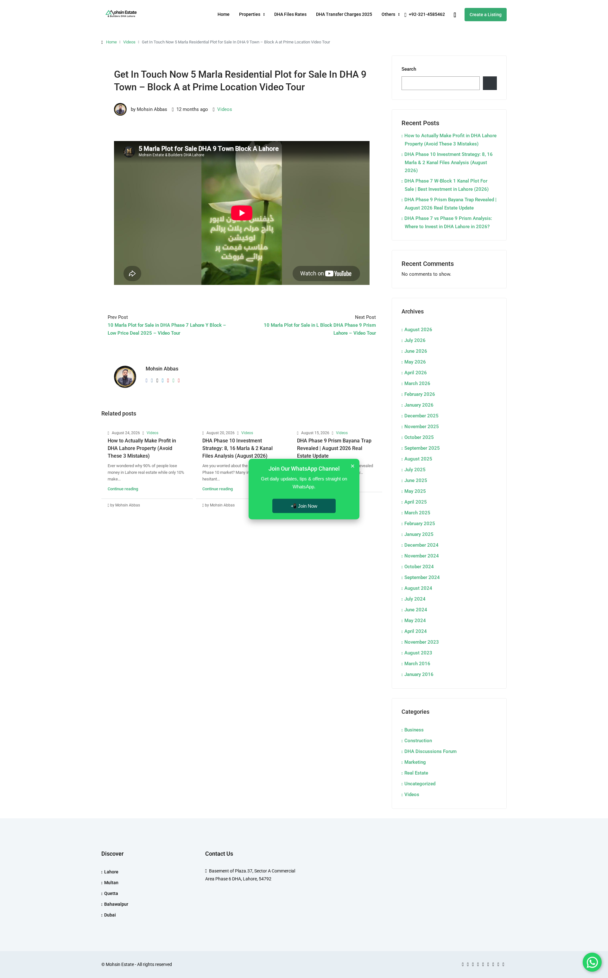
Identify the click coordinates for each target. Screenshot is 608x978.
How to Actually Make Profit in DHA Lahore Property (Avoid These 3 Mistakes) (142, 448)
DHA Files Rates (290, 14)
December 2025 (421, 416)
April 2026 (415, 373)
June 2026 (415, 351)
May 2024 (415, 620)
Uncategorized (419, 784)
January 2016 (419, 674)
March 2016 (417, 663)
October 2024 (419, 566)
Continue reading (123, 488)
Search (409, 69)
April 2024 (415, 631)
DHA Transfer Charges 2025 (344, 14)
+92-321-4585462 (426, 14)
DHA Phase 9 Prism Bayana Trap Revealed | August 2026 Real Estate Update (334, 448)
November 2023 (421, 642)
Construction (418, 740)
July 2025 (415, 470)
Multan (111, 882)
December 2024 (421, 545)
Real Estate (416, 773)
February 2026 (419, 394)
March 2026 (417, 383)
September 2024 (422, 577)
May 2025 (415, 491)
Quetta (111, 893)
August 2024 (418, 588)
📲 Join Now (304, 505)
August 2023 (418, 653)
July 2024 (415, 599)
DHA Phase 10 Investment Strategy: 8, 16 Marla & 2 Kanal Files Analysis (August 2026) (237, 448)
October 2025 (419, 437)
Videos (129, 42)
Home (224, 14)
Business (414, 730)
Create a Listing (486, 14)
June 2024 (415, 610)
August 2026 (418, 329)
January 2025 (419, 534)
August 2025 (418, 459)
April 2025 (415, 502)
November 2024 (421, 556)
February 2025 (419, 523)
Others (388, 14)
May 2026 (415, 362)
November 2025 (421, 426)
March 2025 (417, 513)
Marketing (415, 762)
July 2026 (415, 340)
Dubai (110, 914)
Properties (249, 14)
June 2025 (415, 480)
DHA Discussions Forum (430, 751)
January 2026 (419, 405)
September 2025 (422, 448)
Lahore (111, 871)
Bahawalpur (116, 904)
